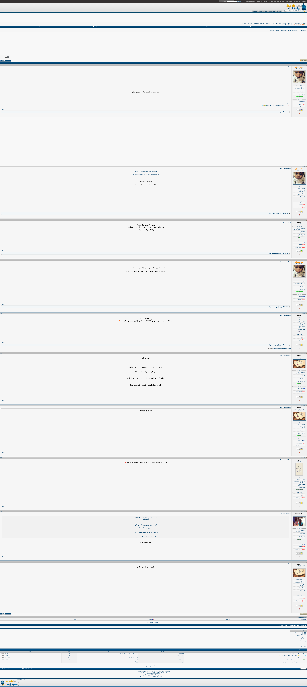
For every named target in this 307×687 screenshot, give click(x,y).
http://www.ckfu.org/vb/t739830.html (146, 171)
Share (3, 109)
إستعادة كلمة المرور (250, 1)
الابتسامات (304, 638)
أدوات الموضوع (4, 62)
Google (150, 619)
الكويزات (279, 11)
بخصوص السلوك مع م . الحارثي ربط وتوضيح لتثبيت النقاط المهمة (287, 661)
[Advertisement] (278, 18)
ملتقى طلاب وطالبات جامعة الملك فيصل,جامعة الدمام (295, 23)
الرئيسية (304, 1)
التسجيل (258, 1)
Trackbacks (302, 641)
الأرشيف (17, 668)
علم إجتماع (243, 23)
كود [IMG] (304, 639)
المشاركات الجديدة (263, 11)
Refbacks (303, 644)
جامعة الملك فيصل (275, 1)
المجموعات (42, 26)
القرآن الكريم (297, 1)
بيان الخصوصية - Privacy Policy (10, 668)
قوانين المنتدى (303, 646)
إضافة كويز (205, 26)
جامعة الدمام (265, 1)
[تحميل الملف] (265, 105)
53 (4, 57)
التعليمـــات (94, 26)
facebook (303, 619)
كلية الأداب (248, 23)
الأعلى (1, 668)
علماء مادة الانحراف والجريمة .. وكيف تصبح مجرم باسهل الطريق (287, 659)
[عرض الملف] (262, 105)
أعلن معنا (42, 668)
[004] (119, 320)
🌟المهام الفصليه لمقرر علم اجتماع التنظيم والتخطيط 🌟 (289, 655)
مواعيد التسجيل (150, 26)
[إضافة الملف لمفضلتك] (264, 105)
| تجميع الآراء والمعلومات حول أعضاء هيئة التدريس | (297, 653)
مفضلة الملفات (272, 11)
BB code (303, 637)
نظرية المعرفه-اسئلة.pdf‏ (283, 105)
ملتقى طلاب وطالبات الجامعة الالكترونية (27, 668)
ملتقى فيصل (37, 668)
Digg (75, 619)
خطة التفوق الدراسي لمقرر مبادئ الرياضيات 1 (292, 657)
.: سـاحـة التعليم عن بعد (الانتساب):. (277, 23)
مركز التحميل (289, 1)
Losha (158, 673)
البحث (283, 1)
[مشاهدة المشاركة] (135, 517)
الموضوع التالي (150, 622)
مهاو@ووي (278, 213)
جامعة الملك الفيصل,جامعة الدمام (146, 672)
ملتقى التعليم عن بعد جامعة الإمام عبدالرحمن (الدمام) (260, 23)
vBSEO (164, 672)
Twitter (227, 619)
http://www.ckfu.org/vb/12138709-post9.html (146, 174)
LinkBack (11, 62)
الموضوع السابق (156, 622)
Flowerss (285, 112)
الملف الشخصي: (299, 85)
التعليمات (255, 11)
